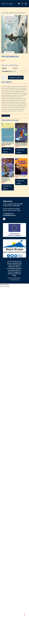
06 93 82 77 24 (9, 213)
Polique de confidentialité (14, 278)
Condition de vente (14, 279)
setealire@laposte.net (9, 215)
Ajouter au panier (16, 77)
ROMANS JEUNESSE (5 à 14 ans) (11, 12)
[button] (25, 17)
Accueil (2, 12)
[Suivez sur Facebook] (4, 219)
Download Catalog (5, 115)
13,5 (14, 71)
